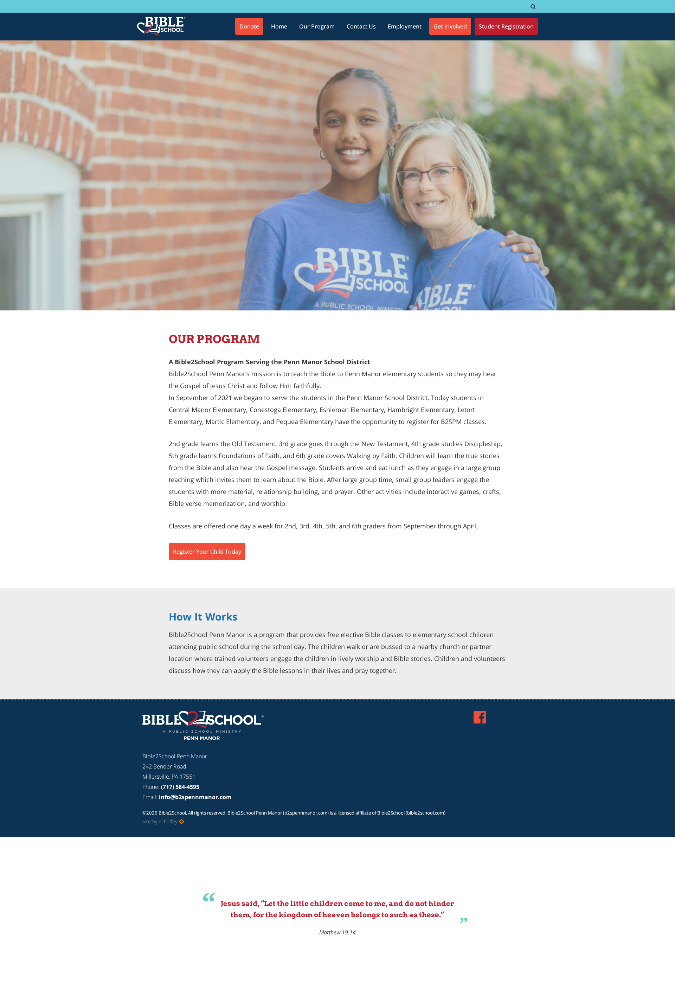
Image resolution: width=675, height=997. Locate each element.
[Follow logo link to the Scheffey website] (181, 821)
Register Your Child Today (207, 551)
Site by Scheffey (159, 821)
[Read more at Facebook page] (480, 717)
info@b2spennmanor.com (195, 797)
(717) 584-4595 (180, 787)
